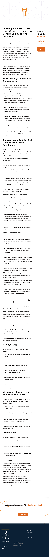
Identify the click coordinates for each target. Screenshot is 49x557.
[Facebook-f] (2, 538)
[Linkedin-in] (9, 538)
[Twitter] (5, 538)
